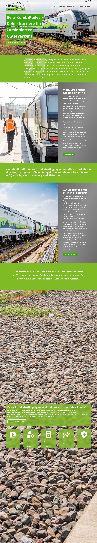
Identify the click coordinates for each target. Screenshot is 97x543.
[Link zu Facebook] (90, 1)
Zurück (9, 272)
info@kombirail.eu (11, 1)
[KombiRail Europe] (16, 6)
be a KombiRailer (16, 43)
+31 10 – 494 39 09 (23, 1)
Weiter (88, 272)
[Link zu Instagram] (88, 1)
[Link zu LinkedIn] (86, 1)
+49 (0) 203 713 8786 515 (37, 1)
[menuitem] (54, 6)
